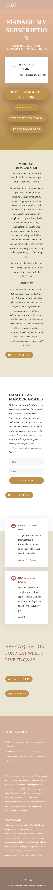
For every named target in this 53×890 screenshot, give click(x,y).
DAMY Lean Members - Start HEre (26, 94)
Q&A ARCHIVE (17, 693)
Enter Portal (26, 107)
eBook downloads (26, 129)
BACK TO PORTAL (19, 354)
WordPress (42, 885)
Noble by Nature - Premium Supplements (23, 751)
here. (40, 855)
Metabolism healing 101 (26, 118)
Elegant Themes (22, 885)
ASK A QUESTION (19, 679)
